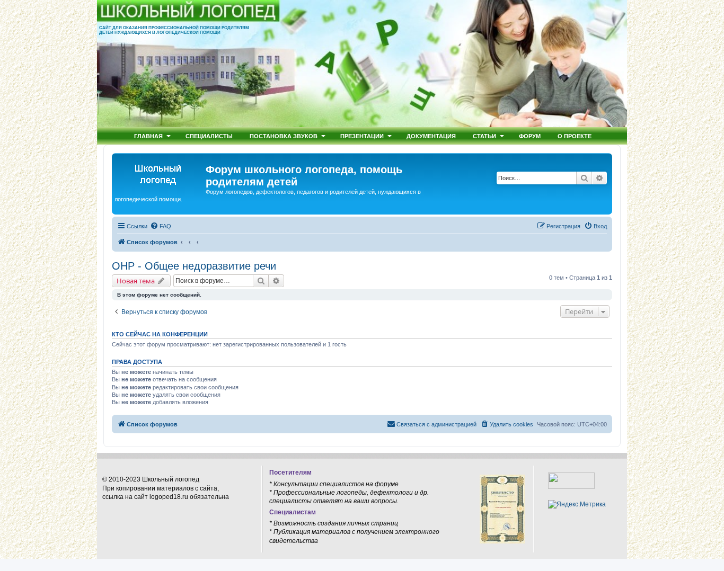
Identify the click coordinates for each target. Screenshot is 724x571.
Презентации (362, 136)
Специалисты (209, 136)
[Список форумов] (160, 173)
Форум (530, 136)
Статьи (484, 136)
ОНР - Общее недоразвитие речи (194, 266)
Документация (431, 136)
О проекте (574, 136)
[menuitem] (160, 226)
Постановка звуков (283, 136)
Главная (148, 136)
